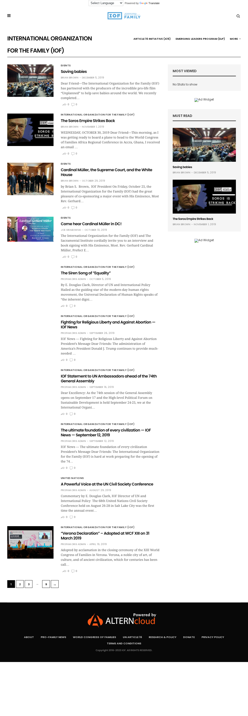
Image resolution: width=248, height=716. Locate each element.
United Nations (72, 478)
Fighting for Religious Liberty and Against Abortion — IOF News (108, 324)
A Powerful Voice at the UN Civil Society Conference (107, 484)
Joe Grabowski (71, 230)
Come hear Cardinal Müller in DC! (91, 224)
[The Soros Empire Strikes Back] (30, 130)
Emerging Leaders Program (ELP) (200, 39)
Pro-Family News (53, 637)
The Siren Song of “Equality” (86, 273)
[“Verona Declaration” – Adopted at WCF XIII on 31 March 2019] (30, 542)
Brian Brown (69, 78)
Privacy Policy (213, 637)
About (29, 637)
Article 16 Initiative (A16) (152, 39)
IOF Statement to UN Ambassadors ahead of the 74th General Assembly (109, 378)
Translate (154, 3)
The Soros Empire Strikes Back (88, 120)
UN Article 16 (132, 637)
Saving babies (74, 71)
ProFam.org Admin (73, 279)
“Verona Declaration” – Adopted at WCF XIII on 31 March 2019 (105, 536)
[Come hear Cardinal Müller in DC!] (30, 229)
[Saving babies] (30, 80)
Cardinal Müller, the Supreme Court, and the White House (106, 172)
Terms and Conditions (124, 643)
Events (66, 65)
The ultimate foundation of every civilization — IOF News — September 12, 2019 (106, 432)
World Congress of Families (94, 637)
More (234, 39)
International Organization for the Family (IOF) (98, 115)
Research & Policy (162, 637)
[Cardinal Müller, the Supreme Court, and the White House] (30, 179)
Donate (189, 637)
